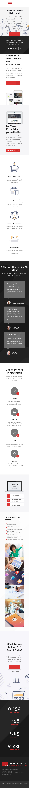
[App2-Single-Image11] (14, 578)
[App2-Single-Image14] (14, 550)
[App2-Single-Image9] (14, 620)
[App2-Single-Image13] (14, 606)
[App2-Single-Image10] (14, 564)
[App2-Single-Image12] (14, 592)
